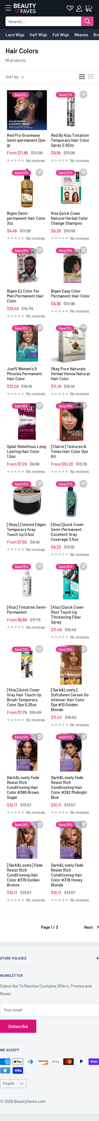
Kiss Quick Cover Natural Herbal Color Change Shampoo (69, 218)
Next (88, 927)
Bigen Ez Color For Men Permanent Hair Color (25, 295)
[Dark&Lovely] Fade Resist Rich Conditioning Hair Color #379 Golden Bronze (25, 875)
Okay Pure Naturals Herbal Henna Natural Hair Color (70, 373)
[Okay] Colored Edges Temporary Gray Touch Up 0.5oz (26, 529)
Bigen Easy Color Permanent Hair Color (70, 293)
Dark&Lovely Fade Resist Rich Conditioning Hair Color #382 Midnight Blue (69, 787)
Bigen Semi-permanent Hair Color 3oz (26, 218)
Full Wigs (61, 34)
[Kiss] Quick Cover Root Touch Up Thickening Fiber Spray (67, 614)
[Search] (87, 21)
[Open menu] (11, 8)
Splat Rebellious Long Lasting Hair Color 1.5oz (26, 451)
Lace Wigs (15, 34)
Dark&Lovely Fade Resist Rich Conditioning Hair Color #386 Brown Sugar (23, 787)
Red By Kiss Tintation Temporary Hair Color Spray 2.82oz (70, 140)
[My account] (79, 8)
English (8, 1083)
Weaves (81, 34)
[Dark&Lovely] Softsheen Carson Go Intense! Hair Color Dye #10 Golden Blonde (70, 699)
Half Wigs (38, 34)
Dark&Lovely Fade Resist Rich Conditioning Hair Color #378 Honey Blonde (67, 875)
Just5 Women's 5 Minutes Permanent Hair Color (24, 373)
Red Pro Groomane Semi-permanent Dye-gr (26, 140)
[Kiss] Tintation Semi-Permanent (27, 609)
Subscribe (18, 1026)
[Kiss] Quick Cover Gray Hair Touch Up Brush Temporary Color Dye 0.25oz (24, 697)
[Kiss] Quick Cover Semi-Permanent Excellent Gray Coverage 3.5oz (67, 532)
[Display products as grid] (81, 76)
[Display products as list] (91, 76)
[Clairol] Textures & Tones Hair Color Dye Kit (69, 451)
